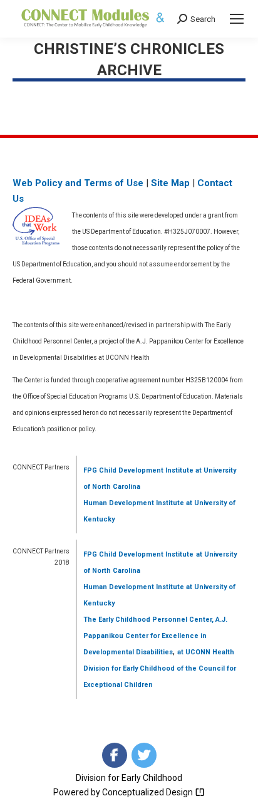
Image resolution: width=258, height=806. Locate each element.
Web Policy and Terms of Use (78, 183)
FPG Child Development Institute (138, 470)
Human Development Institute (133, 503)
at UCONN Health (205, 652)
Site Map (170, 183)
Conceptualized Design (148, 792)
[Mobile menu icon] (236, 19)
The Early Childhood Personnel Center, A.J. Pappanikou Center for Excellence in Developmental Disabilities (155, 635)
